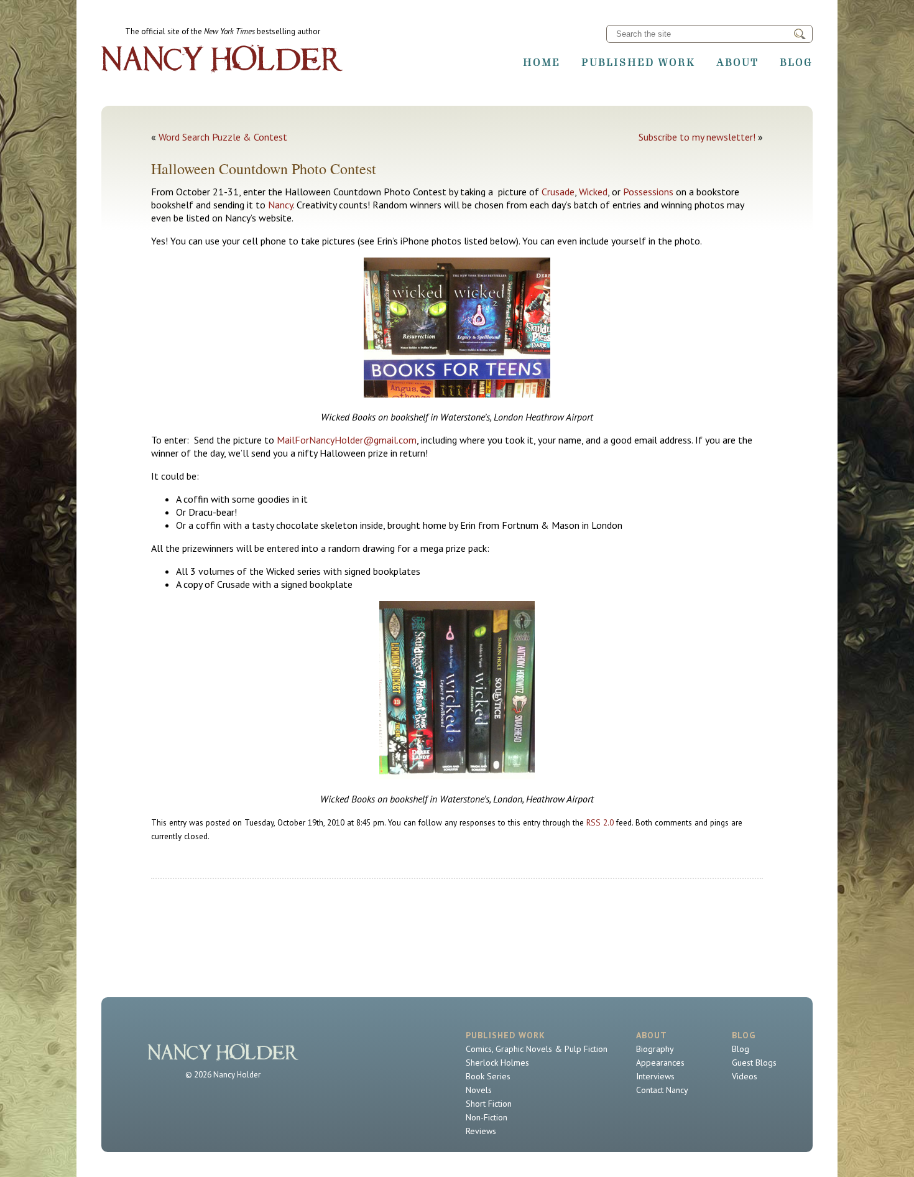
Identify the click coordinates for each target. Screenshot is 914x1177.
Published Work (638, 62)
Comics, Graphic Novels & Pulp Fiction (536, 1048)
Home (541, 62)
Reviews (481, 1131)
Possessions (648, 191)
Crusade (558, 191)
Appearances (660, 1062)
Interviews (655, 1076)
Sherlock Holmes (497, 1062)
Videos (744, 1076)
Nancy (280, 204)
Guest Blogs (754, 1062)
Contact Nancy (662, 1090)
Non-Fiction (486, 1117)
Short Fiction (489, 1103)
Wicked (593, 191)
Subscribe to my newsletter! (697, 137)
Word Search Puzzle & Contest (223, 137)
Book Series (488, 1076)
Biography (655, 1048)
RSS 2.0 (600, 822)
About (737, 62)
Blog (796, 62)
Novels (479, 1090)
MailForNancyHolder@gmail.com (347, 440)
